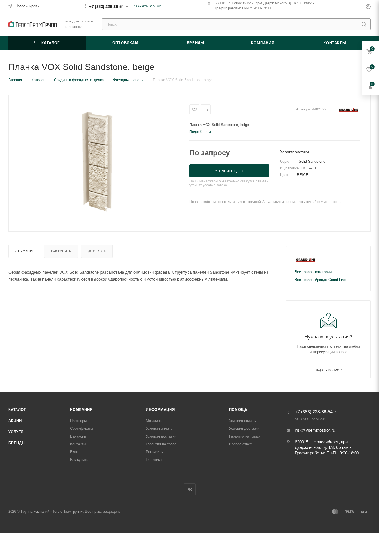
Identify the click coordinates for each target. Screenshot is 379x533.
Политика (154, 459)
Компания (81, 410)
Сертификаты (81, 428)
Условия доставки (161, 436)
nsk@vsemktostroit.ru (315, 430)
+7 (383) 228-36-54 (106, 6)
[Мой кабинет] (368, 7)
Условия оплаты (159, 428)
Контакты (78, 444)
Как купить (61, 251)
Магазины (154, 421)
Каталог (17, 410)
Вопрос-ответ (240, 444)
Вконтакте (190, 489)
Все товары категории (313, 272)
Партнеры (78, 421)
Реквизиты (154, 452)
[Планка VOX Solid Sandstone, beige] (99, 163)
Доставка (97, 251)
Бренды (17, 443)
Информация (160, 410)
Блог (74, 452)
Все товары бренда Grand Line (320, 280)
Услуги (16, 432)
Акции (15, 421)
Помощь (238, 410)
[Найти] (364, 24)
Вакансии (78, 436)
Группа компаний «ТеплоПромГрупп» (52, 511)
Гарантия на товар (161, 444)
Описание (24, 251)
